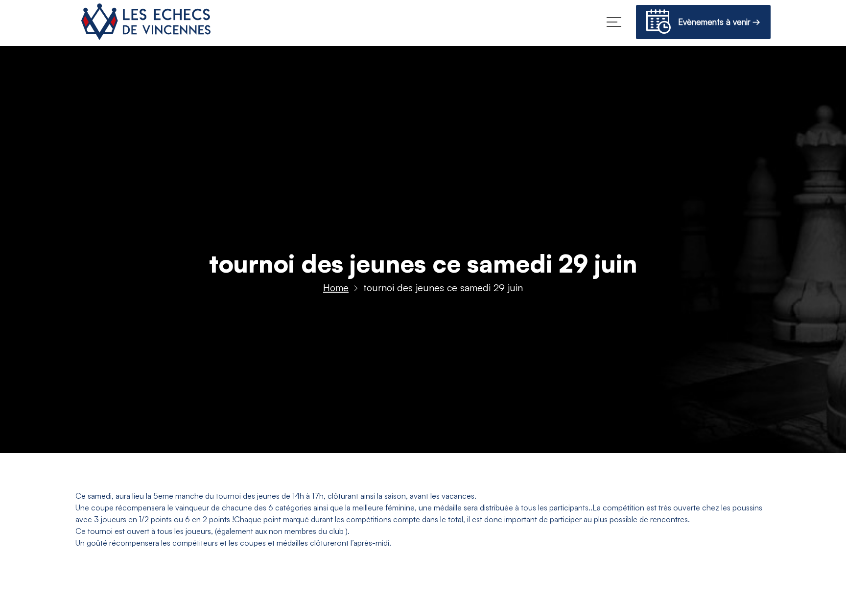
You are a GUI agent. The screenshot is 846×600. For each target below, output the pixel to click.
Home (336, 287)
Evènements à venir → (715, 22)
